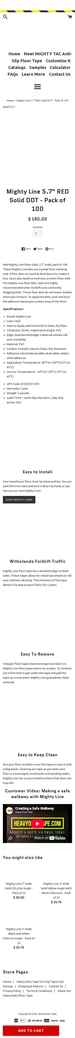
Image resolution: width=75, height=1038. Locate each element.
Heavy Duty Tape (47, 1014)
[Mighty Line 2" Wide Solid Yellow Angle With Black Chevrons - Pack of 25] (56, 872)
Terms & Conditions (39, 990)
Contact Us (60, 74)
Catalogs (17, 67)
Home (14, 53)
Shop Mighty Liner (19, 499)
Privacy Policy (12, 990)
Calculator (60, 67)
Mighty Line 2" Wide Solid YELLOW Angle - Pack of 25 (19, 888)
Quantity (37, 227)
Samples (37, 67)
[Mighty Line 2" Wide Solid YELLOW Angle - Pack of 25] (19, 872)
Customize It (58, 60)
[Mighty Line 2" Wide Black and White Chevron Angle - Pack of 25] (19, 917)
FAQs (13, 74)
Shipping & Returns (30, 986)
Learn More (34, 74)
